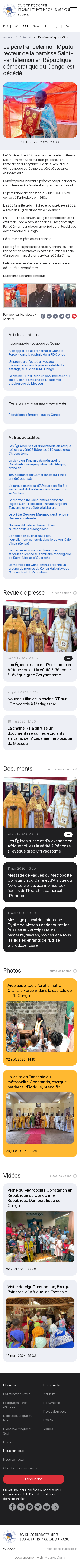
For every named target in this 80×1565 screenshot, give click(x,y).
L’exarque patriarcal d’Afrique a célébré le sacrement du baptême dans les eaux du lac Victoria (38, 489)
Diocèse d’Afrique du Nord (17, 1418)
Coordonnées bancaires (20, 1468)
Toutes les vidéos (59, 1176)
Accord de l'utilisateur (62, 1549)
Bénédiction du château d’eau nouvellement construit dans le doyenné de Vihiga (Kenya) (40, 539)
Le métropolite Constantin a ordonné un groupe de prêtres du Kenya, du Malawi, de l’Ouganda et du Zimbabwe (39, 568)
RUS (5, 26)
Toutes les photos (59, 971)
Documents (51, 1403)
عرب (56, 26)
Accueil (7, 37)
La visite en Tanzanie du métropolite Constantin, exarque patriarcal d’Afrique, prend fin (37, 464)
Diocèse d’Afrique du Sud (53, 37)
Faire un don (33, 1479)
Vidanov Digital (55, 1557)
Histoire (8, 1442)
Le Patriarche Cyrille (16, 1394)
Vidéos (48, 1429)
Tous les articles (60, 593)
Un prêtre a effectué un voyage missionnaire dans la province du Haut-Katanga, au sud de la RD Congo (36, 365)
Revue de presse (54, 1411)
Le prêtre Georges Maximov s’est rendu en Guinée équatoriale (39, 516)
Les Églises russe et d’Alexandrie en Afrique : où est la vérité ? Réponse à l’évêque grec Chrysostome (40, 449)
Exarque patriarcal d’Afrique (15, 1405)
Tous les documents (58, 769)
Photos (48, 1420)
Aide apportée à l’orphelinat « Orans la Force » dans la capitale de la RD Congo (37, 352)
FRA (25, 26)
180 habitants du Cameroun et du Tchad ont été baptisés (37, 476)
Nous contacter (14, 1459)
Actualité (25, 37)
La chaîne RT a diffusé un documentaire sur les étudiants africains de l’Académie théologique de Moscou (39, 379)
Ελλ (66, 26)
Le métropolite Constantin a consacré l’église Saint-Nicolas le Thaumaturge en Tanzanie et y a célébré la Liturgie (38, 503)
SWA (36, 26)
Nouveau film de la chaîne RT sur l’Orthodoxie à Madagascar (32, 527)
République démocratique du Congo (35, 415)
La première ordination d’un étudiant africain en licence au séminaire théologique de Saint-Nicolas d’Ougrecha (40, 554)
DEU (46, 26)
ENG (15, 26)
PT (75, 26)
